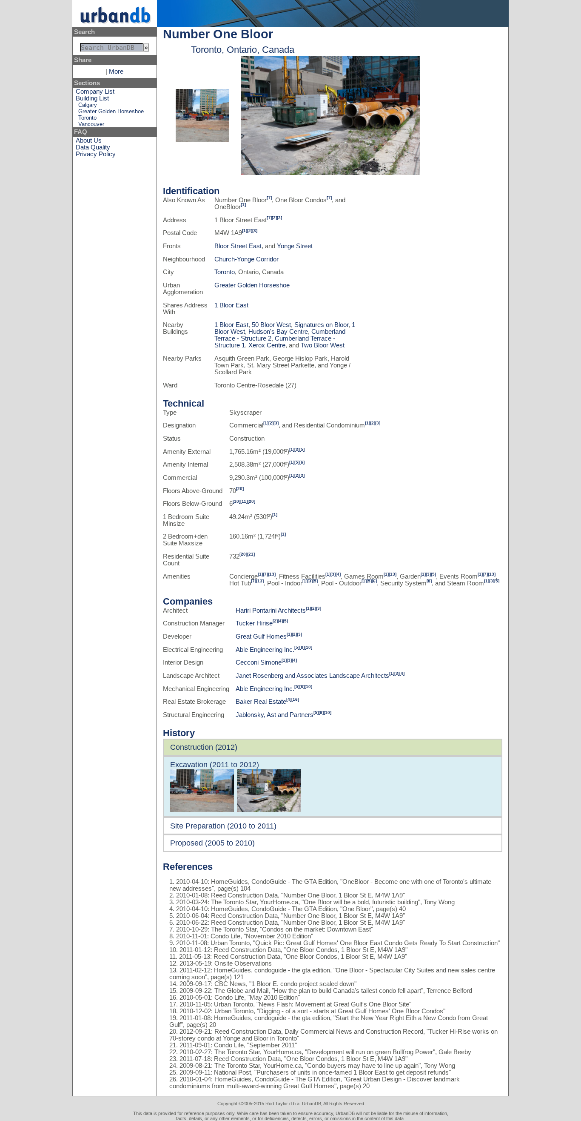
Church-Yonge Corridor (246, 259)
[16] (295, 699)
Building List (92, 98)
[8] (429, 581)
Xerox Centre (266, 345)
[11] (244, 501)
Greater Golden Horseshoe (111, 111)
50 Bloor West (271, 324)
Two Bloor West (323, 345)
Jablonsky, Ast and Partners (274, 714)
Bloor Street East (238, 246)
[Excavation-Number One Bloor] (202, 140)
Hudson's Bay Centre (278, 331)
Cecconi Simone (259, 662)
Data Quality (93, 147)
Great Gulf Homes (261, 636)
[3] (279, 217)
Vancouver (91, 124)
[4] (338, 574)
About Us (89, 140)
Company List (95, 91)
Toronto (87, 118)
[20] (240, 488)
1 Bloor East (231, 305)
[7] (265, 574)
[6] (302, 462)
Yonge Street (295, 246)
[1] (269, 197)
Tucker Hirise (254, 623)
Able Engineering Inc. (265, 649)
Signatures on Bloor (321, 324)
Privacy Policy (96, 154)
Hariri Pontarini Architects (271, 610)
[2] (274, 217)
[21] (251, 554)
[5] (302, 449)
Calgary (87, 105)
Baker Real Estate (261, 701)
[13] (272, 574)
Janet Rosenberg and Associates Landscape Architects (312, 675)
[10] (236, 501)
